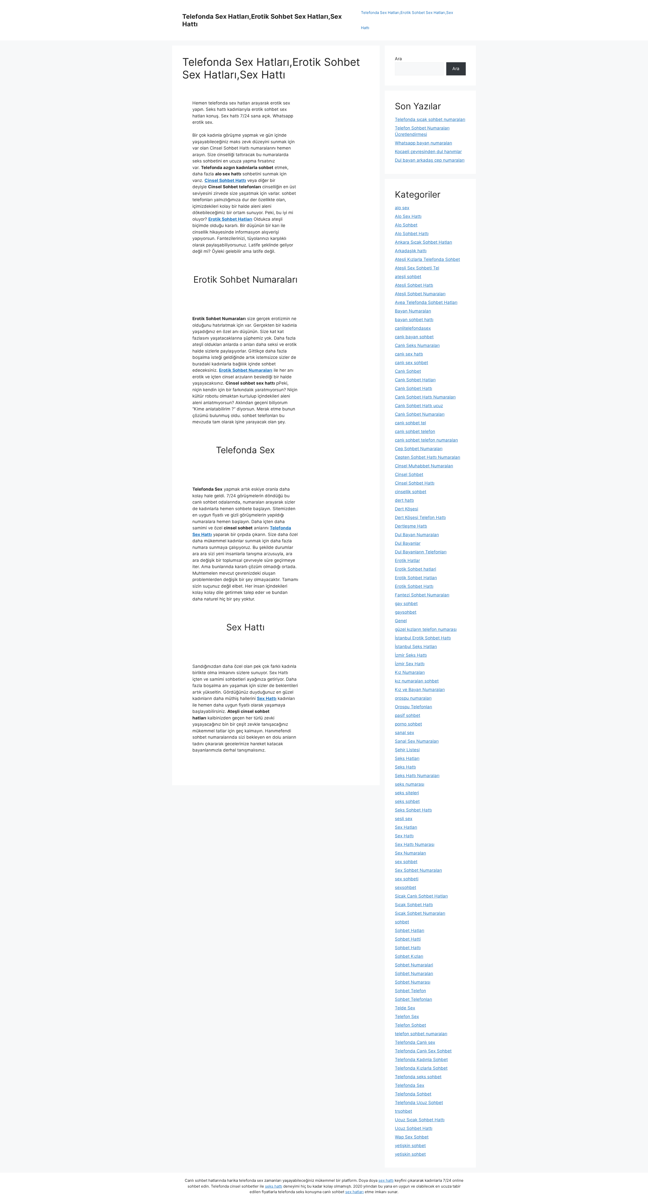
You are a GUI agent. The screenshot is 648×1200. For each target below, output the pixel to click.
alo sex (402, 207)
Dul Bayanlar (407, 543)
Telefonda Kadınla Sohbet (421, 1059)
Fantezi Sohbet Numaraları (422, 594)
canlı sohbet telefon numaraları (426, 440)
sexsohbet (405, 887)
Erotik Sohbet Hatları (230, 219)
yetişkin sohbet (410, 1145)
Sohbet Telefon (410, 990)
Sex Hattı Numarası (414, 844)
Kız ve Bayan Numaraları (420, 689)
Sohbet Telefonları (413, 999)
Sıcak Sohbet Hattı (414, 904)
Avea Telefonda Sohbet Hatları (426, 302)
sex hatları (354, 1191)
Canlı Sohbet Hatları (415, 379)
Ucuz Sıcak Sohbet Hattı (419, 1119)
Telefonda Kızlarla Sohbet (421, 1068)
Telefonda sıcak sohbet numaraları (430, 119)
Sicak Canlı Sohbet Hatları (421, 896)
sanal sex (404, 732)
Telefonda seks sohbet (418, 1076)
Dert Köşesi (406, 508)
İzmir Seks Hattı (411, 655)
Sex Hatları (406, 827)
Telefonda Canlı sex (415, 1042)
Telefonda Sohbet (413, 1093)
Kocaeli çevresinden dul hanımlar (428, 151)
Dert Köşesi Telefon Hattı (420, 517)
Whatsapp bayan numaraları (423, 143)
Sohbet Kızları (409, 956)
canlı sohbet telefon (415, 431)
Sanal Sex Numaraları (417, 741)
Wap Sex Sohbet (412, 1137)
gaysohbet (405, 612)
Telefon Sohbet (410, 1025)
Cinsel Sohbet (409, 474)
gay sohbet (406, 603)
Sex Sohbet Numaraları (418, 870)
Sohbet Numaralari (414, 964)
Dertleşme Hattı (411, 526)
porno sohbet (408, 724)
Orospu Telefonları (413, 706)
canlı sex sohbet (411, 362)
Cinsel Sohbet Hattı (225, 180)
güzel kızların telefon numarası (426, 629)
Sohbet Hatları (409, 930)
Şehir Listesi (407, 749)
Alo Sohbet (406, 224)
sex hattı (386, 1180)
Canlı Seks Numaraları (417, 345)
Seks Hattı (405, 767)
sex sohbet (406, 861)
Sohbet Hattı (408, 947)
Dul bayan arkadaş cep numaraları (429, 160)
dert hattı (404, 500)
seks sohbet (407, 801)
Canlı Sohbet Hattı (413, 388)
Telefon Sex (407, 1016)
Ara (398, 58)
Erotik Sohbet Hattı (414, 586)
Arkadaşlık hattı (411, 250)
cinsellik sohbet (410, 491)
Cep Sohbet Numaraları (418, 448)
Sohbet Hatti (408, 939)
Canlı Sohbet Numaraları (419, 414)
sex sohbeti (406, 878)
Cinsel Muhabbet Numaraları (424, 465)
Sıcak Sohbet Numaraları (420, 913)
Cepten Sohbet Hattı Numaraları (427, 457)
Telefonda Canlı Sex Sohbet (423, 1050)
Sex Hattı (266, 698)
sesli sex (403, 818)
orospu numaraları (413, 698)
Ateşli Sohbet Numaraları (420, 293)
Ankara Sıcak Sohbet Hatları (423, 242)
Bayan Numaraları (413, 311)
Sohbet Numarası (412, 982)
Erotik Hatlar (407, 560)
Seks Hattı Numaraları (417, 775)
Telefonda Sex (409, 1085)
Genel (401, 620)
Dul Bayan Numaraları (417, 534)
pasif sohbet (407, 715)
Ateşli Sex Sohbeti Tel (417, 268)
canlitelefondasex (413, 328)
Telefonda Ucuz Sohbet (419, 1102)
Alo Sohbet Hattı (412, 233)
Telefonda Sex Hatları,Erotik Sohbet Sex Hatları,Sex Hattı (407, 20)
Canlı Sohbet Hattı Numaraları (425, 397)
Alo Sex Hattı (408, 216)
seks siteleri (407, 792)
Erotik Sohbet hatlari (415, 569)
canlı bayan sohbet (414, 336)
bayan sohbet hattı (414, 319)
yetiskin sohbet (410, 1154)
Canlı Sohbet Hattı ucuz (419, 405)
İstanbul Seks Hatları (416, 646)
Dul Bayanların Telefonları (421, 551)
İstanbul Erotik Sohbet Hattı (423, 637)
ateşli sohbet (408, 276)
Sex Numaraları (410, 853)
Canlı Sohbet (408, 371)
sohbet (402, 921)
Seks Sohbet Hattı (413, 810)
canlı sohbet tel (410, 422)
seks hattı (273, 1186)
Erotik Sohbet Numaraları (245, 370)
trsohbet (403, 1111)
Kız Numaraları (410, 672)
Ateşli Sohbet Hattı (414, 285)
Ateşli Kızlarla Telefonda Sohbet (427, 259)
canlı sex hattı (409, 354)
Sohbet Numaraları (414, 973)
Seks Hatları (407, 758)
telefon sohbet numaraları (421, 1033)
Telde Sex (405, 1007)
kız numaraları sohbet (417, 681)
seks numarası (409, 784)
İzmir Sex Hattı (409, 663)
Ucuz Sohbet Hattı (413, 1128)
